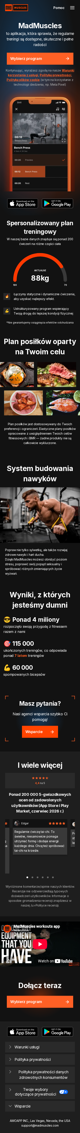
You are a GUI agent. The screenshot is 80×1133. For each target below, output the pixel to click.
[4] (47, 877)
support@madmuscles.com (39, 1125)
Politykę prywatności (55, 75)
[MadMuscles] (16, 7)
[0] (27, 877)
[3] (42, 877)
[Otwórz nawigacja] (72, 7)
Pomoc (59, 8)
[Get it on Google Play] (57, 203)
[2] (37, 877)
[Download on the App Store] (22, 203)
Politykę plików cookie (23, 80)
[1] (32, 877)
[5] (53, 877)
